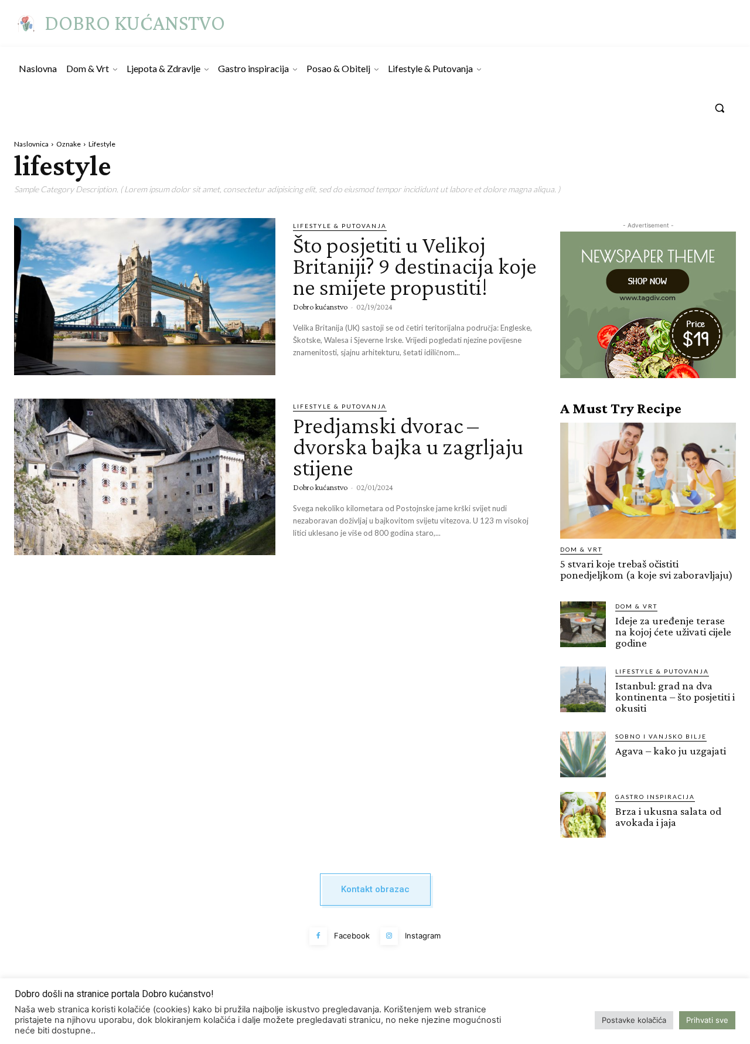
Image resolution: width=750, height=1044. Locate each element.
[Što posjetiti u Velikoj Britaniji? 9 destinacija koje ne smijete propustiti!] (144, 296)
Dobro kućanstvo (320, 306)
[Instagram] (389, 936)
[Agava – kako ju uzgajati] (583, 754)
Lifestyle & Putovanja (340, 225)
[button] (719, 107)
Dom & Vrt (581, 549)
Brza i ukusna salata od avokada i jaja (668, 816)
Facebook (352, 935)
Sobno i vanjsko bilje (661, 736)
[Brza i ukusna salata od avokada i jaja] (583, 815)
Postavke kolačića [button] (634, 1020)
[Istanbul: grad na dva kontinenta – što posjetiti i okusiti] (583, 689)
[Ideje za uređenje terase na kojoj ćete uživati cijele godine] (583, 624)
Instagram (423, 935)
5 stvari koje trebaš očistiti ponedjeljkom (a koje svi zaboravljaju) (646, 569)
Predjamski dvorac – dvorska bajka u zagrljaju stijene (408, 446)
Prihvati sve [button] (707, 1020)
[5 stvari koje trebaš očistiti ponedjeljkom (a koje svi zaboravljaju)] (648, 481)
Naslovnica (31, 144)
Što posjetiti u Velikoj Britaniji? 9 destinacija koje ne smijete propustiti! (415, 266)
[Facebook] (318, 936)
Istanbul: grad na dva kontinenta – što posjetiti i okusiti (675, 696)
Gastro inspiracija (655, 796)
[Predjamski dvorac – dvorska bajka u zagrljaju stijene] (144, 477)
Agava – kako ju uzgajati (670, 750)
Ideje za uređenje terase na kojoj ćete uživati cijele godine (673, 631)
